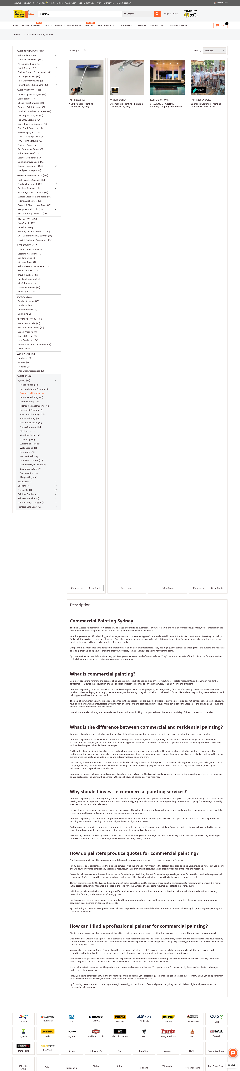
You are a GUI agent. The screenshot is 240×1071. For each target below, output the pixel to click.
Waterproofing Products (30, 213)
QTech (23, 1036)
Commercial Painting (30, 393)
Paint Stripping (27, 439)
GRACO (96, 1020)
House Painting (28, 418)
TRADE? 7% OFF (70, 3)
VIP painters (168, 1067)
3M (120, 1051)
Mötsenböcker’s (192, 1067)
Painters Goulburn (27, 494)
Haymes (72, 1036)
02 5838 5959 (222, 2)
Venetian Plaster (28, 435)
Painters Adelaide (27, 498)
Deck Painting (27, 401)
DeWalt (120, 1021)
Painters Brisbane (159, 100)
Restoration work (29, 422)
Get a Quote (95, 588)
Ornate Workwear (216, 1051)
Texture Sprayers (26, 132)
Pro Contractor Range (29, 149)
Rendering (25, 452)
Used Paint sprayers (86, 3)
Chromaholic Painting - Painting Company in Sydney (126, 105)
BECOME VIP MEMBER (31, 25)
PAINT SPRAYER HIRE (178, 25)
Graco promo (24, 98)
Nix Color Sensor (120, 1036)
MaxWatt (47, 1050)
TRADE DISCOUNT (125, 25)
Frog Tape (144, 1051)
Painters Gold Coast (28, 506)
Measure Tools (25, 262)
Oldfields (144, 1021)
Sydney (22, 380)
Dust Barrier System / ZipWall (33, 235)
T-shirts (22, 362)
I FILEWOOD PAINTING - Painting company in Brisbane (166, 105)
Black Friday (24, 348)
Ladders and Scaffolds (29, 249)
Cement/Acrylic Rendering (33, 464)
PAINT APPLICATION (27, 51)
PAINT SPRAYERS (26, 90)
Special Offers (25, 336)
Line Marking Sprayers (29, 136)
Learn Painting (56, 3)
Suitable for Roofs (27, 153)
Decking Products (27, 76)
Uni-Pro (168, 1021)
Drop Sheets (24, 223)
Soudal (71, 1051)
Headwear (23, 358)
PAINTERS (22, 376)
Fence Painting (27, 384)
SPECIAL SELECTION (27, 319)
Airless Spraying (28, 426)
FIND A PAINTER (39, 3)
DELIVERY (27, 3)
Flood (192, 1036)
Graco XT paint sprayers (30, 94)
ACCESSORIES (24, 245)
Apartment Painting (30, 414)
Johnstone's (96, 1051)
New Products (25, 340)
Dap (144, 1036)
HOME (15, 25)
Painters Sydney (77, 100)
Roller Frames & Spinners (30, 85)
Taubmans (48, 1020)
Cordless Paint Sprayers (30, 107)
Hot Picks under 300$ (28, 327)
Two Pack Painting (29, 456)
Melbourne (23, 481)
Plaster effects (27, 431)
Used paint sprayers (28, 170)
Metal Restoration (29, 460)
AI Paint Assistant (124, 3)
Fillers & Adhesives (28, 201)
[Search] (157, 14)
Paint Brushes (25, 68)
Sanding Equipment (28, 184)
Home (17, 34)
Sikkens (144, 1067)
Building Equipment (28, 279)
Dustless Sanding (26, 188)
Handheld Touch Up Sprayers (32, 111)
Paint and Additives (28, 59)
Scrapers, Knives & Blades (31, 192)
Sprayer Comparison (28, 157)
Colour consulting (29, 469)
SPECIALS (89, 25)
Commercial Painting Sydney (38, 34)
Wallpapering (27, 448)
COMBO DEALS (25, 296)
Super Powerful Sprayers (30, 124)
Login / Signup (171, 13)
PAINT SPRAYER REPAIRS (105, 3)
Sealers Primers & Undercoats (33, 72)
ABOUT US (17, 3)
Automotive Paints (27, 64)
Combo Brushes (26, 309)
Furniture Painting (29, 397)
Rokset (120, 1067)
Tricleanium (72, 1068)
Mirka (47, 1036)
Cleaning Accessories (28, 253)
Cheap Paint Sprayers (28, 103)
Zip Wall (216, 1036)
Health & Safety (26, 227)
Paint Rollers (24, 55)
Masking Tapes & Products (31, 231)
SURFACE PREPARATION (29, 175)
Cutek (48, 1066)
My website (77, 588)
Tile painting (26, 477)
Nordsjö (23, 1021)
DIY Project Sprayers (28, 115)
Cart (222, 25)
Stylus (96, 1067)
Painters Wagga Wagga (29, 502)
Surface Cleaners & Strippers (32, 196)
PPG (72, 1021)
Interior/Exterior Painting (32, 389)
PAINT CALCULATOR (106, 25)
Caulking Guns (25, 258)
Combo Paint (24, 314)
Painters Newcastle (201, 100)
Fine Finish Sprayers (28, 128)
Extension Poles (26, 270)
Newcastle (23, 490)
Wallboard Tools (96, 1036)
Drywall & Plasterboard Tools (32, 205)
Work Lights (24, 291)
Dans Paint (23, 1050)
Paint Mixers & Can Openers (32, 266)
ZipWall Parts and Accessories (33, 240)
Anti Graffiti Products (29, 80)
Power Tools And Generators (32, 344)
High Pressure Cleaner (29, 179)
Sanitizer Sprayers (27, 145)
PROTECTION (24, 218)
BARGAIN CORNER (158, 25)
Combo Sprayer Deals (29, 162)
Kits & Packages (26, 283)
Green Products (26, 331)
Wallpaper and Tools (28, 209)
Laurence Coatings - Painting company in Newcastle (206, 105)
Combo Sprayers (26, 301)
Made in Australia (27, 323)
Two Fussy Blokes (216, 1067)
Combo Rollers (25, 305)
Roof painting (27, 473)
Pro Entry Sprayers (27, 119)
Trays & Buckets (26, 274)
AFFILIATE (142, 25)
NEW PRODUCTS (74, 25)
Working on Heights (30, 443)
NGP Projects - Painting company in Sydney (81, 105)
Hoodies (22, 366)
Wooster (168, 1050)
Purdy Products (168, 1036)
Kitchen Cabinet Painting (32, 406)
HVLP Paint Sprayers (28, 140)
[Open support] (233, 1053)
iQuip (216, 1021)
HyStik (192, 1051)
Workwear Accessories (29, 371)
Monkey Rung (192, 1021)
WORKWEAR (23, 353)
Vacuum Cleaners (27, 287)
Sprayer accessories (28, 166)
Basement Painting (29, 410)
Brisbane (22, 485)
